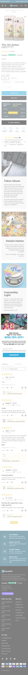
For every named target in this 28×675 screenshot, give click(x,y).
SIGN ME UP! (14, 355)
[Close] (25, 316)
